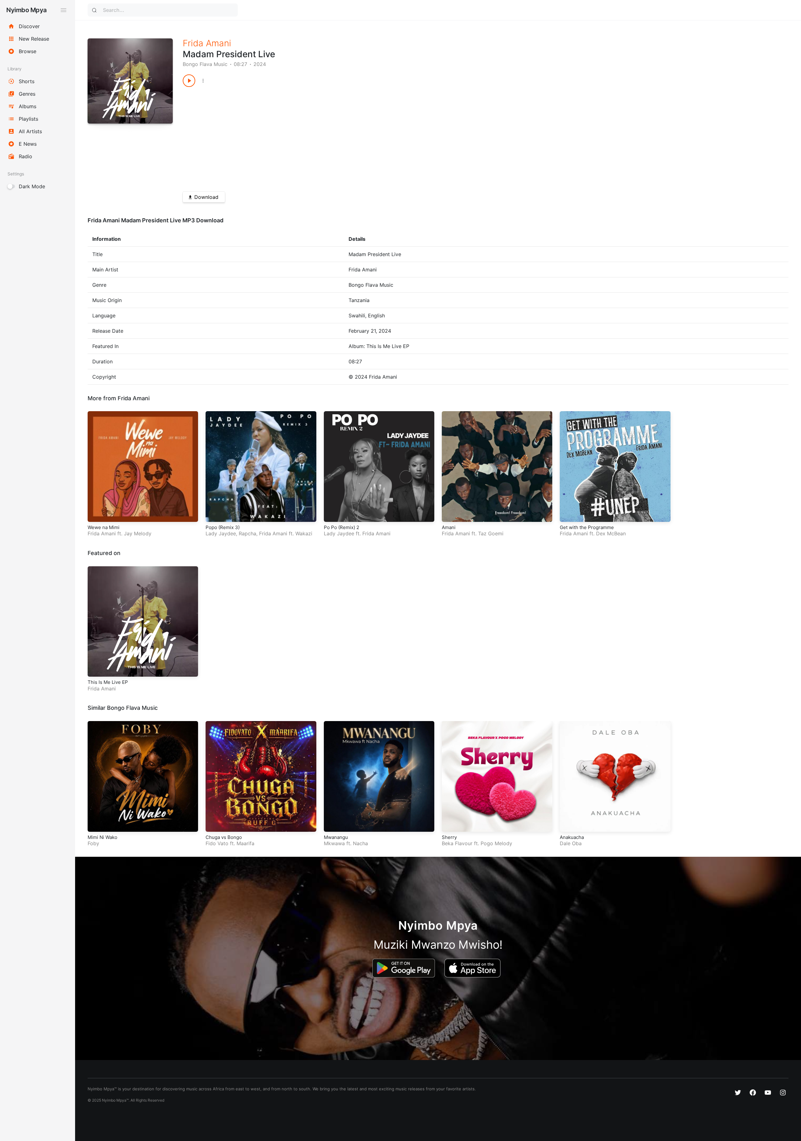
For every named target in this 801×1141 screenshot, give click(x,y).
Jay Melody (137, 533)
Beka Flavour (457, 843)
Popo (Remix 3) (223, 527)
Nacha (360, 843)
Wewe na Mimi (104, 527)
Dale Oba (571, 843)
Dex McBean (611, 533)
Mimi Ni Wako (102, 837)
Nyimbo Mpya (26, 10)
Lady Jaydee (221, 533)
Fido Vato (217, 843)
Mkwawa (334, 843)
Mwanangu (336, 837)
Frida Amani (207, 43)
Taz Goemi (490, 533)
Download (206, 197)
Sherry (449, 837)
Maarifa (245, 843)
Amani (449, 527)
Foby (93, 843)
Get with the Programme (587, 527)
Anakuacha (572, 837)
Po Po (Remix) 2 (341, 527)
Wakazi (303, 533)
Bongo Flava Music (205, 64)
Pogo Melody (496, 843)
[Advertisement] (370, 137)
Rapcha (247, 533)
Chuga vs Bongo (224, 837)
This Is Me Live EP (108, 682)
